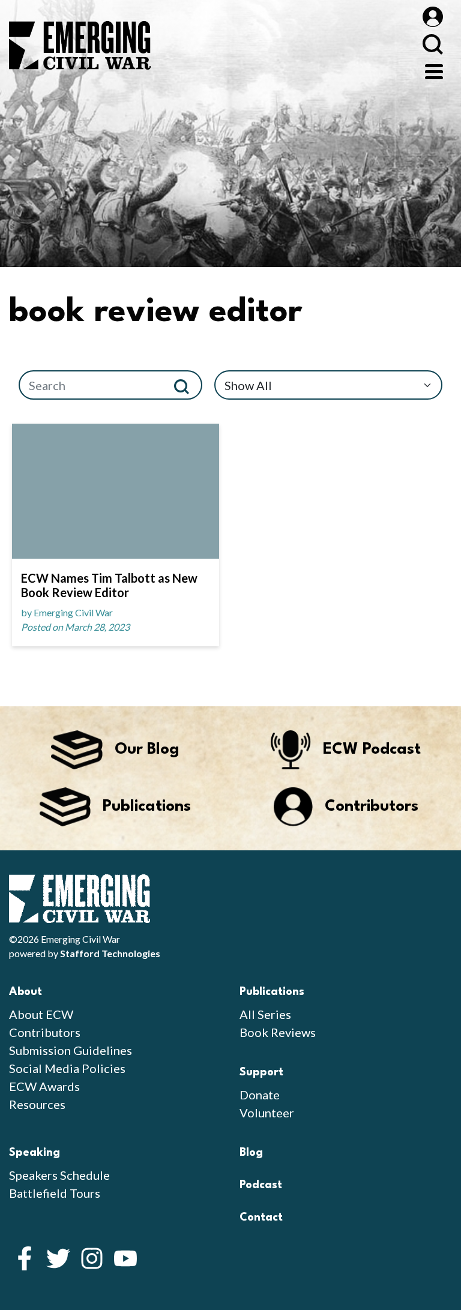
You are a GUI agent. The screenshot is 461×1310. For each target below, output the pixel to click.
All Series (265, 1014)
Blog (251, 1152)
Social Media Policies (67, 1068)
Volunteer (267, 1112)
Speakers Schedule (59, 1175)
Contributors (44, 1032)
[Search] (186, 385)
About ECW (41, 1014)
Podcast (261, 1185)
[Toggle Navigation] (434, 70)
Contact (261, 1217)
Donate (260, 1094)
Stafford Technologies (110, 953)
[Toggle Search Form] (432, 44)
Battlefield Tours (54, 1193)
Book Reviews (278, 1032)
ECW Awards (44, 1086)
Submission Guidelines (70, 1050)
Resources (37, 1104)
